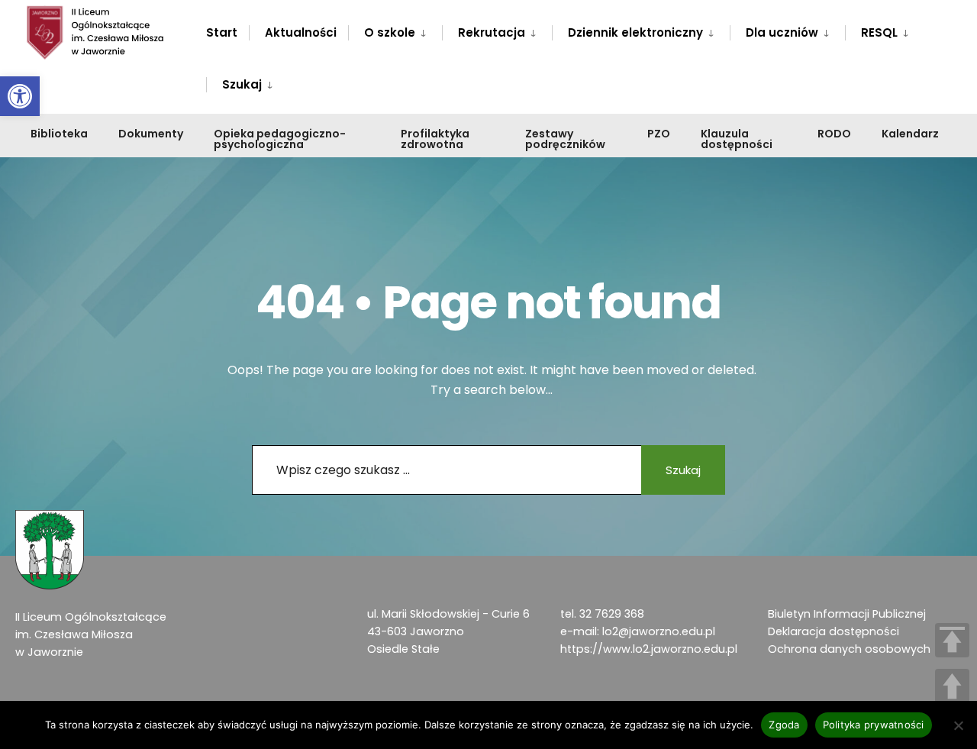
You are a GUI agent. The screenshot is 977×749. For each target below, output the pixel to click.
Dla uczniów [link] (782, 32)
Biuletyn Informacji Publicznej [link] (847, 613)
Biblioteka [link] (59, 133)
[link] (20, 96)
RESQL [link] (879, 32)
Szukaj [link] (242, 84)
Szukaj (683, 470)
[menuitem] (395, 30)
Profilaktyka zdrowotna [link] (435, 139)
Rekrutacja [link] (491, 32)
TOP (952, 640)
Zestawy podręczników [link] (565, 139)
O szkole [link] (389, 32)
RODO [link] (834, 133)
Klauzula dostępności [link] (736, 139)
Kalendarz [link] (910, 133)
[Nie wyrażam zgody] (958, 725)
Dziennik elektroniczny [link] (635, 32)
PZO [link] (658, 133)
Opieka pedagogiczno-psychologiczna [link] (280, 139)
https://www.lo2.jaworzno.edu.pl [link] (648, 649)
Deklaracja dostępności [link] (833, 631)
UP (952, 686)
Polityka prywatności (873, 724)
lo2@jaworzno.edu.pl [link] (658, 631)
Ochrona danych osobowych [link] (849, 649)
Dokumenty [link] (150, 133)
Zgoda (784, 724)
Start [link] (221, 32)
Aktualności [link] (301, 32)
